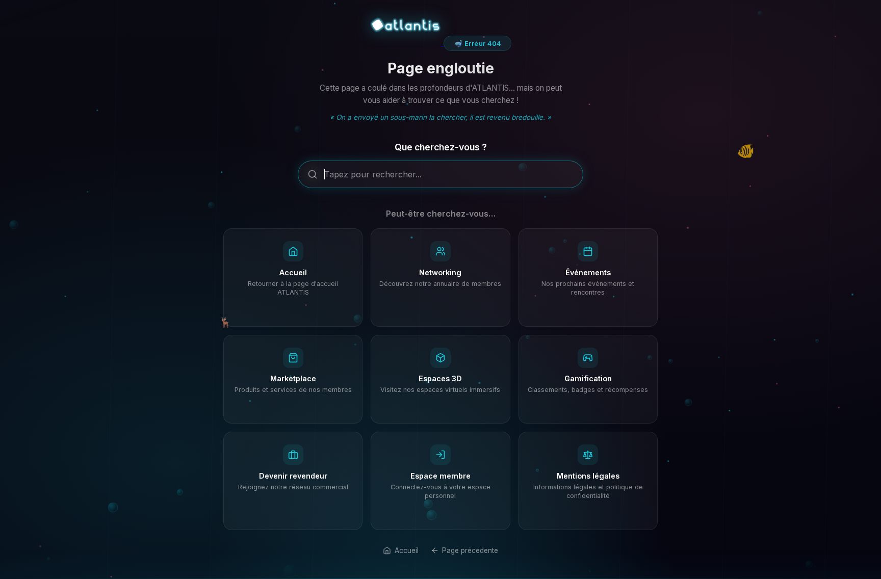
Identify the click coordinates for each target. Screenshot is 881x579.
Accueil (406, 550)
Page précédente (470, 550)
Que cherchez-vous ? (441, 147)
